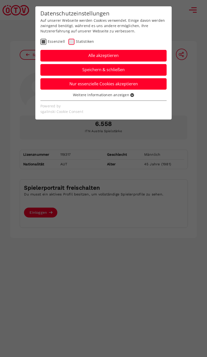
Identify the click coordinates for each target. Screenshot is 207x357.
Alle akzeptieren (103, 55)
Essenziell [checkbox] (56, 41)
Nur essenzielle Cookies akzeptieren (103, 84)
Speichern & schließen (103, 69)
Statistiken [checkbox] (85, 41)
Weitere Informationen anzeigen (101, 94)
